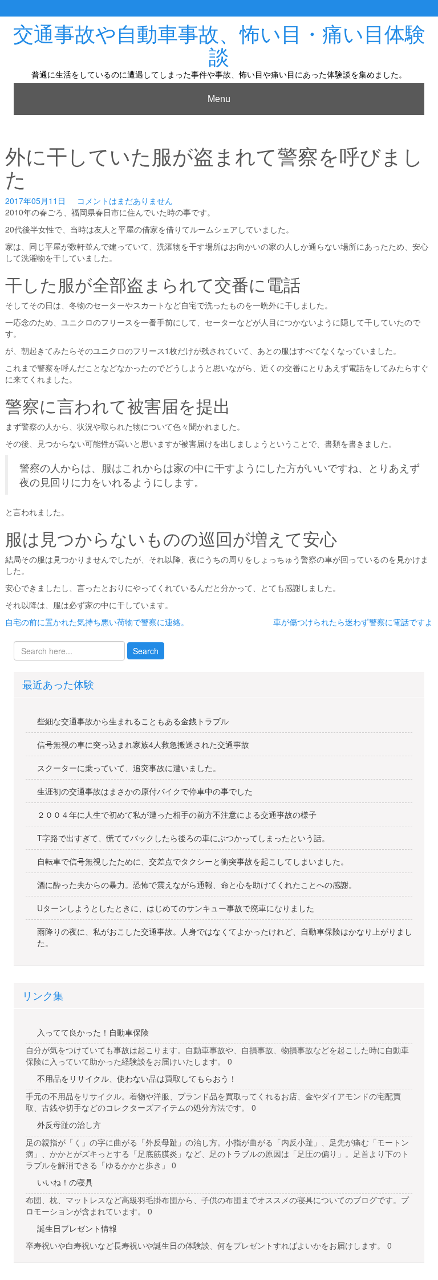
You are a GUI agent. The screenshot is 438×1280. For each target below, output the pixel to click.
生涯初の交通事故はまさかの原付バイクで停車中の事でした (145, 791)
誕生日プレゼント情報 (77, 1228)
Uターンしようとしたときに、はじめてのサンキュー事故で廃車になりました (175, 908)
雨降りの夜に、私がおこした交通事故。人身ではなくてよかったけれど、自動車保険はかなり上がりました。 (224, 937)
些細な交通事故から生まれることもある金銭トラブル (133, 721)
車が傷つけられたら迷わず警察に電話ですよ (353, 621)
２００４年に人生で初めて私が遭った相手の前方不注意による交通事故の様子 (177, 814)
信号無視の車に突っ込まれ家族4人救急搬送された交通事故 (143, 744)
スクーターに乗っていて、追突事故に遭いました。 (129, 767)
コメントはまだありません (125, 200)
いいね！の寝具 (65, 1182)
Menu (219, 99)
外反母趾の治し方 (69, 1124)
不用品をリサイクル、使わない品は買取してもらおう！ (137, 1078)
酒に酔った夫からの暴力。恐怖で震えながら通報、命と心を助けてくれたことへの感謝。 (196, 884)
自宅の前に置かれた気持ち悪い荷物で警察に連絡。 (97, 621)
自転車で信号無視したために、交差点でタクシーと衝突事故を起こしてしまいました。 (192, 861)
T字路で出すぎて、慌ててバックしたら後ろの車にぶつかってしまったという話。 (183, 837)
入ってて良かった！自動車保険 (93, 1032)
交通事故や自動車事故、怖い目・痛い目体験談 (219, 46)
